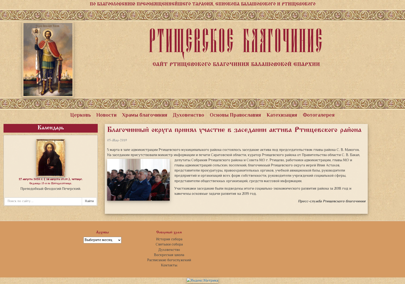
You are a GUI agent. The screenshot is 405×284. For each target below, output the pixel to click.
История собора (169, 239)
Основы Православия (235, 115)
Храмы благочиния (144, 115)
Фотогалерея (319, 115)
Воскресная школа (169, 255)
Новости (106, 115)
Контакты (169, 265)
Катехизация (282, 115)
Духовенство (188, 115)
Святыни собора (169, 244)
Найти (89, 201)
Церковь (80, 115)
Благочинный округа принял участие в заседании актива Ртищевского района (234, 130)
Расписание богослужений (169, 260)
